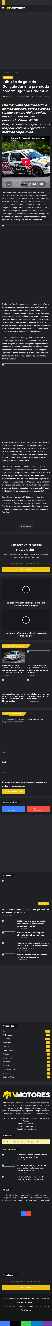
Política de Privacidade (26, 1306)
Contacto (12, 1306)
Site (3, 772)
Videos (6, 1054)
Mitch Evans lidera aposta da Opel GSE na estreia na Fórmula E (25, 911)
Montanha (14, 72)
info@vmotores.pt (29, 1126)
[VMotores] (15, 8)
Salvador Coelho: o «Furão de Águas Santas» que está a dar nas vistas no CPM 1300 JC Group (13, 669)
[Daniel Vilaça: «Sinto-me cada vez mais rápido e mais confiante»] (38, 685)
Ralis (5, 1031)
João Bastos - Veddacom (26, 1302)
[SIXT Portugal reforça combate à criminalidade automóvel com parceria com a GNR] (8, 924)
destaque (26, 526)
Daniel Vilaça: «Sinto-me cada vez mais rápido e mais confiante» (38, 696)
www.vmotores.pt (30, 1129)
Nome (5, 752)
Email (4, 762)
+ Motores (7, 1039)
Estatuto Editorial (42, 1306)
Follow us (7, 1135)
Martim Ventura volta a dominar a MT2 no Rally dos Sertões (32, 956)
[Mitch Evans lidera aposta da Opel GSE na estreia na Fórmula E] (8, 1158)
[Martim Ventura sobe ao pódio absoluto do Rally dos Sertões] (8, 935)
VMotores (9, 97)
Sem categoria (9, 1069)
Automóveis (8, 1058)
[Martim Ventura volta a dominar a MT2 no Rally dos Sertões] (8, 958)
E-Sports (6, 1073)
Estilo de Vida (8, 1077)
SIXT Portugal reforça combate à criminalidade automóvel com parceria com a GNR (32, 923)
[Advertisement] (26, 39)
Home (6, 72)
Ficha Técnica (26, 1310)
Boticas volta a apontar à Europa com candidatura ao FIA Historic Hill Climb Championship (13, 697)
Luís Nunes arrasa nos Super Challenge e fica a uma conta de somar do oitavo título (37, 669)
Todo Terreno (8, 1050)
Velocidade (7, 1035)
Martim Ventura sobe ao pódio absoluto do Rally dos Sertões (31, 933)
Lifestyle (6, 1062)
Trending (6, 1046)
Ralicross (6, 1066)
